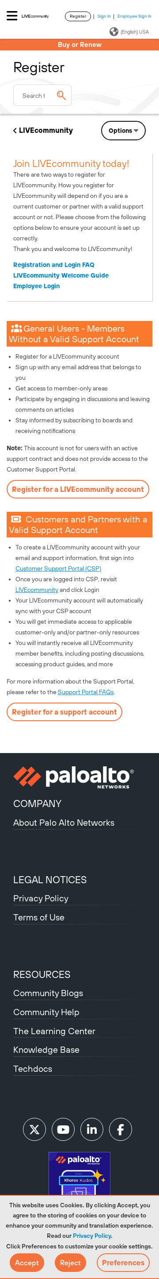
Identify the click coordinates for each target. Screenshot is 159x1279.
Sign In (104, 16)
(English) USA (135, 32)
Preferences (123, 1263)
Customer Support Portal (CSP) (58, 568)
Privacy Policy (92, 1235)
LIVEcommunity (46, 130)
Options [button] (120, 130)
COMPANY (37, 803)
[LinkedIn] (91, 1129)
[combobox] (42, 95)
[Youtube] (63, 1129)
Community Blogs (48, 993)
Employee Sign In (134, 16)
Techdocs (32, 1068)
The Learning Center (54, 1031)
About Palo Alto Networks (63, 822)
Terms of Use (38, 917)
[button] (27, 1262)
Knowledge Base (46, 1049)
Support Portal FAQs (86, 692)
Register (78, 16)
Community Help (46, 1012)
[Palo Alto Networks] (79, 777)
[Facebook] (120, 1129)
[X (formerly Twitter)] (34, 1129)
